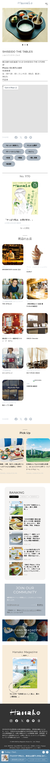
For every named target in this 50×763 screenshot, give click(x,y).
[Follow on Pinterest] (28, 721)
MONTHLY (34, 496)
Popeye (43, 746)
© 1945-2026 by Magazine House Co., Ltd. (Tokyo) (25, 741)
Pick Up (25, 433)
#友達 (8, 158)
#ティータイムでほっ (13, 152)
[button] (22, 44)
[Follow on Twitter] (22, 721)
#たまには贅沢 (32, 145)
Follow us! (25, 637)
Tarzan (18, 747)
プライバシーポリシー (29, 610)
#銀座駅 (8, 164)
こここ (35, 747)
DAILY (14, 496)
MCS (39, 747)
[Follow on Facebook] (16, 721)
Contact (25, 737)
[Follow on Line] (33, 721)
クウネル (38, 746)
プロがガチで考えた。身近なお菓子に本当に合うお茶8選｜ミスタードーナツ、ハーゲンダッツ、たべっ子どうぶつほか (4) (28, 756)
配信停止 (40, 605)
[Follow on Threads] (39, 721)
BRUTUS (10, 746)
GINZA (33, 746)
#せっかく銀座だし (12, 145)
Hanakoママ (29, 747)
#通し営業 (33, 158)
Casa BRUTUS (18, 746)
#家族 (20, 158)
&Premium (13, 747)
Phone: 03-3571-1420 (12, 68)
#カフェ (31, 152)
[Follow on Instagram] (11, 721)
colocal (23, 747)
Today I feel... (11, 752)
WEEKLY (24, 496)
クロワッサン (26, 746)
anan (5, 746)
